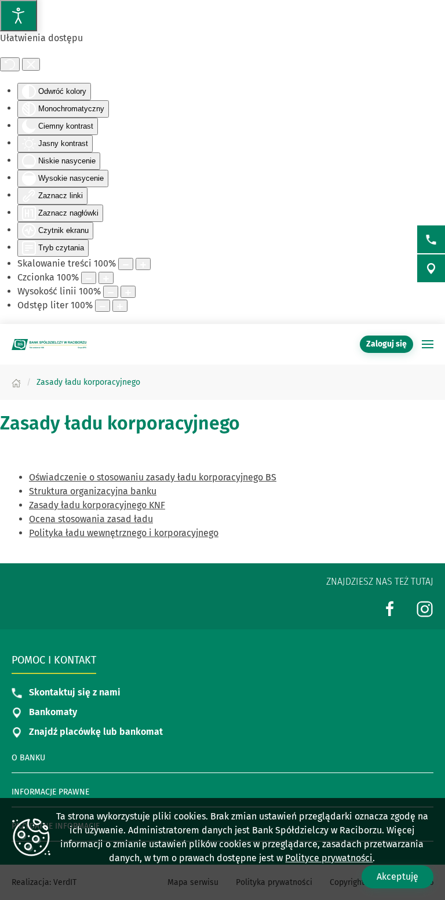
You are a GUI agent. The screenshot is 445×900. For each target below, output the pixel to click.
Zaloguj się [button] (386, 344)
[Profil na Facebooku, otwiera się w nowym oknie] (390, 608)
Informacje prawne (50, 792)
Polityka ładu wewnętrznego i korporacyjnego (123, 532)
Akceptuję (397, 876)
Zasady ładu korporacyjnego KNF (97, 505)
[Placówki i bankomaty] (431, 268)
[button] (427, 344)
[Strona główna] (16, 382)
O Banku (28, 758)
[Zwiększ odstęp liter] (119, 306)
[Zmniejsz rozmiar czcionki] (88, 278)
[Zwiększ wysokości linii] (128, 292)
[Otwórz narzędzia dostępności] (18, 15)
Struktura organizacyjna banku (92, 491)
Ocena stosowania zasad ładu (91, 518)
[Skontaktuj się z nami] (431, 239)
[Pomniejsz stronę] (125, 264)
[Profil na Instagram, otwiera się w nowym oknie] (424, 608)
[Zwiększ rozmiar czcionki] (106, 278)
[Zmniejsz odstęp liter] (102, 306)
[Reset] (10, 64)
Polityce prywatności (329, 857)
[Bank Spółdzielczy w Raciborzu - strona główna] (49, 344)
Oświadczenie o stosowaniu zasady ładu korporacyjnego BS (152, 477)
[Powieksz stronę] (143, 264)
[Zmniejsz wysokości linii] (110, 292)
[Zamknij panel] (31, 64)
